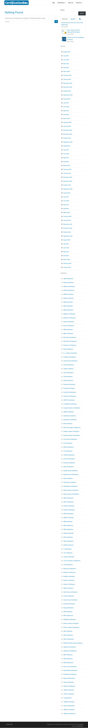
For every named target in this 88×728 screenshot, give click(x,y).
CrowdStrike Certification (70, 404)
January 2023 (67, 220)
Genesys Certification (69, 463)
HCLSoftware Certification (71, 486)
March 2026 (66, 71)
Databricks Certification (70, 416)
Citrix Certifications (69, 372)
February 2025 (67, 122)
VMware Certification (69, 709)
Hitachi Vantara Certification (71, 490)
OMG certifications (69, 588)
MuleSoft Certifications (70, 572)
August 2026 (66, 52)
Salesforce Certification (70, 647)
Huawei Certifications (69, 510)
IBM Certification (68, 521)
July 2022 (66, 244)
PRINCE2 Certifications (70, 619)
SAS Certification (68, 658)
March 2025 (66, 118)
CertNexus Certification (70, 357)
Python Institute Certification (71, 623)
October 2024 (67, 138)
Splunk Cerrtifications (69, 678)
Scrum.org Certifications (70, 666)
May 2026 (66, 63)
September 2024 (67, 142)
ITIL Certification (68, 553)
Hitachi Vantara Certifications (71, 494)
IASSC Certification (69, 517)
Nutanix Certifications (69, 584)
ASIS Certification (68, 302)
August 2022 (66, 240)
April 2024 (66, 161)
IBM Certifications (68, 525)
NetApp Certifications (69, 576)
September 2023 (67, 189)
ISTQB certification (69, 545)
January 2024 (67, 173)
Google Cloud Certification (71, 470)
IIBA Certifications (68, 529)
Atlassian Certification (69, 314)
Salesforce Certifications (70, 651)
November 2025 (67, 87)
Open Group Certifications (71, 592)
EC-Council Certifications (70, 439)
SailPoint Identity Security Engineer (73, 643)
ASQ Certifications (68, 310)
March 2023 (66, 212)
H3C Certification (68, 478)
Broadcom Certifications (70, 345)
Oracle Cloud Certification (70, 600)
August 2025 (66, 99)
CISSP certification (69, 369)
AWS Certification (68, 329)
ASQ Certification (68, 306)
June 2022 (66, 248)
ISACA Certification (69, 533)
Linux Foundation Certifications (72, 561)
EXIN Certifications (69, 447)
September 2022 (67, 236)
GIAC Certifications (69, 466)
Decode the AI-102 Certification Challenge (75, 38)
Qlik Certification (68, 631)
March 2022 (66, 259)
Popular (65, 19)
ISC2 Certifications (69, 541)
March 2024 (66, 165)
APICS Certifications (69, 290)
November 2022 (67, 228)
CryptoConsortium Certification (72, 408)
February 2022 (67, 263)
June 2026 (66, 59)
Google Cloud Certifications (71, 474)
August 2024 (66, 146)
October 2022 (67, 232)
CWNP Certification (69, 412)
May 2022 (66, 251)
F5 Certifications (68, 451)
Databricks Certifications (70, 419)
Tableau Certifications (69, 686)
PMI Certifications (68, 615)
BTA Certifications (68, 349)
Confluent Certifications (70, 396)
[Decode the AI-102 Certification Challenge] (64, 39)
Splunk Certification (69, 682)
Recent (72, 19)
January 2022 (67, 267)
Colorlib (81, 724)
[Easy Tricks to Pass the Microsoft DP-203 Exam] (64, 31)
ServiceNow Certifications (70, 670)
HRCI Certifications (69, 502)
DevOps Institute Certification (71, 431)
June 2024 (66, 154)
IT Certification (67, 549)
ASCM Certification (69, 298)
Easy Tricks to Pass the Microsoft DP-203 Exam (73, 31)
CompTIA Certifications (70, 392)
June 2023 (66, 201)
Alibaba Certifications (69, 286)
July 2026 (66, 56)
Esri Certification (68, 443)
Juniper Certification (69, 557)
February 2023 (67, 216)
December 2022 (67, 224)
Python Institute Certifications (71, 627)
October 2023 (67, 185)
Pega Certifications (69, 608)
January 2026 (67, 79)
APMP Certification (69, 294)
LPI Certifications (68, 564)
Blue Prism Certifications (70, 341)
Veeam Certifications (69, 706)
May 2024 (66, 157)
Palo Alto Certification (69, 604)
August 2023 (66, 193)
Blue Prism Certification (70, 337)
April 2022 (66, 255)
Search (62, 10)
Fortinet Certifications (69, 459)
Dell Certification (68, 423)
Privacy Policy (9, 724)
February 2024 (67, 169)
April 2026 (66, 67)
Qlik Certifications (68, 635)
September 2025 (67, 95)
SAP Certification (68, 655)
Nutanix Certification (69, 580)
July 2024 (66, 150)
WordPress (80, 726)
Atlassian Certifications (70, 318)
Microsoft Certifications (70, 568)
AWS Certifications (68, 333)
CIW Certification (68, 376)
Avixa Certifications (69, 325)
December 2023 (67, 177)
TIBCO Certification (69, 690)
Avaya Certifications (69, 321)
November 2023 (67, 181)
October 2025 (67, 91)
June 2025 (66, 106)
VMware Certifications (69, 713)
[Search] (56, 21)
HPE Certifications (68, 498)
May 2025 (66, 110)
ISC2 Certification (68, 537)
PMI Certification (68, 611)
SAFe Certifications (69, 639)
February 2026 (67, 75)
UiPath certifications (69, 694)
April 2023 (66, 208)
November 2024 (67, 134)
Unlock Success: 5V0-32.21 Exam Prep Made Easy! (72, 23)
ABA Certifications (68, 278)
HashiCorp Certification (70, 482)
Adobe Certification (69, 282)
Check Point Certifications (70, 361)
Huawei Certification (69, 506)
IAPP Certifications (69, 513)
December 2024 (67, 130)
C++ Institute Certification (70, 353)
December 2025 (67, 83)
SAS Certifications (68, 662)
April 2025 (66, 114)
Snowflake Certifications (70, 674)
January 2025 (67, 126)
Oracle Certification (69, 596)
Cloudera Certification (69, 384)
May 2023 (66, 204)
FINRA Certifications (69, 455)
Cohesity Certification (69, 388)
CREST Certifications (69, 400)
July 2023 (66, 197)
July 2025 (66, 103)
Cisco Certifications (69, 365)
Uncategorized (67, 698)
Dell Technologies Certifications (72, 427)
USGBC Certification (69, 702)
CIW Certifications (68, 380)
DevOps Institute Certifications (72, 435)
